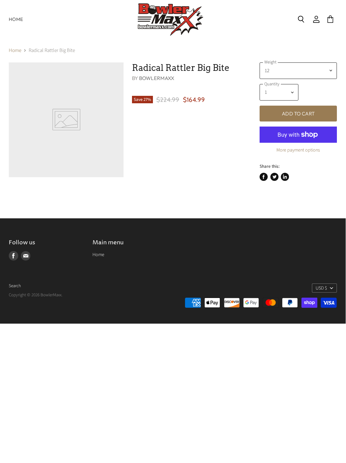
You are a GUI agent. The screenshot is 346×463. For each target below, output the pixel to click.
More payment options (298, 150)
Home (16, 19)
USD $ (321, 288)
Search (15, 286)
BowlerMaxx (157, 78)
